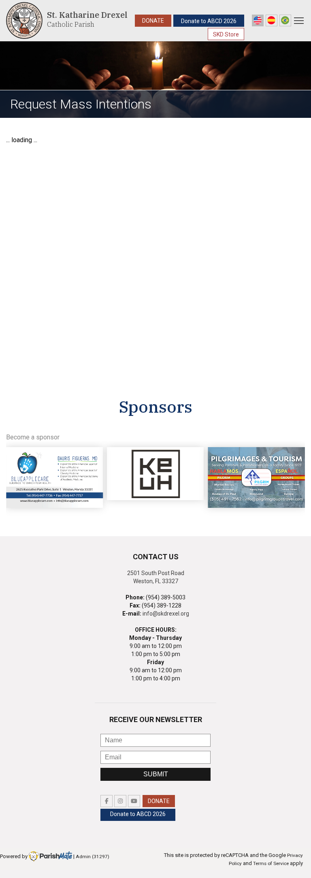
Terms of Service (271, 863)
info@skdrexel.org (166, 613)
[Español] (271, 20)
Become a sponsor (33, 437)
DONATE (153, 20)
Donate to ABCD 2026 (208, 21)
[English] (257, 20)
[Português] (285, 20)
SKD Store (226, 34)
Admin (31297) (92, 856)
